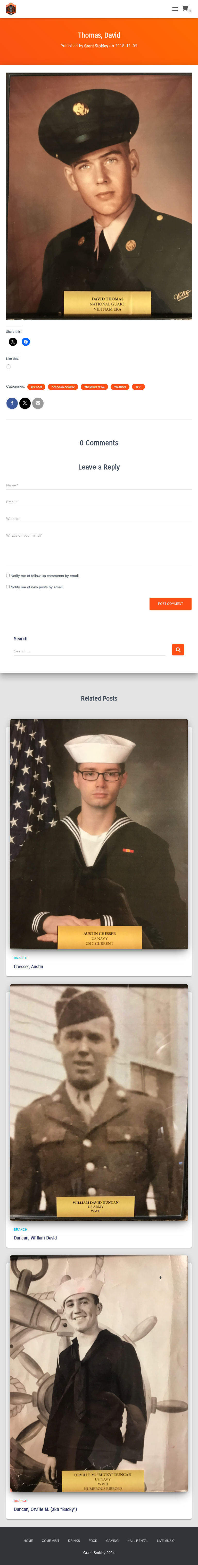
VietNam (120, 386)
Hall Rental (137, 1541)
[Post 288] (13, 9)
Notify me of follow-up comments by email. (45, 576)
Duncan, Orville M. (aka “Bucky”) (45, 1509)
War (138, 386)
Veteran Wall (94, 386)
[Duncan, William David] (99, 1102)
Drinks (74, 1541)
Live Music (166, 1541)
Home (28, 1541)
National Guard (63, 386)
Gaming (112, 1541)
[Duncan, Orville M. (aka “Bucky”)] (99, 1373)
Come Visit (50, 1541)
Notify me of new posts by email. (37, 587)
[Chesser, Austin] (99, 834)
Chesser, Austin (28, 966)
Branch (36, 386)
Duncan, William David (35, 1238)
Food (93, 1541)
